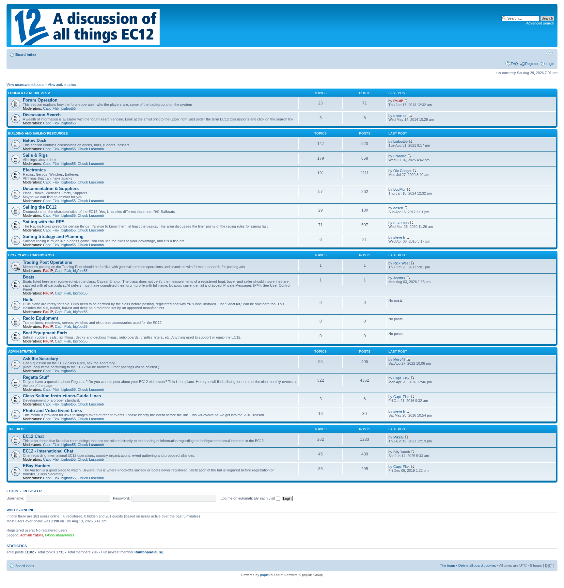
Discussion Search (42, 114)
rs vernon (401, 223)
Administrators (31, 535)
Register (532, 64)
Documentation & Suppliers (51, 188)
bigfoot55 (68, 108)
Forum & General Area (29, 93)
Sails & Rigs (35, 155)
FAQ (514, 64)
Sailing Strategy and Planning (53, 236)
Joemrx (399, 278)
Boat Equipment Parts (45, 332)
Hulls (28, 299)
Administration (22, 351)
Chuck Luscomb (91, 149)
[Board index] (86, 26)
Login (550, 64)
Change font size (549, 53)
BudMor (399, 189)
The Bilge (17, 429)
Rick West (401, 263)
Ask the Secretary (40, 358)
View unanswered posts (25, 85)
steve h (399, 237)
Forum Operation (40, 100)
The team (447, 565)
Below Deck (34, 140)
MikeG (398, 437)
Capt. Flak (51, 108)
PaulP (398, 101)
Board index (25, 54)
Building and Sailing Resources (38, 133)
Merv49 (399, 359)
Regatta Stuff (36, 377)
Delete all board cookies (477, 565)
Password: (121, 498)
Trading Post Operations (47, 262)
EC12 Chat (33, 436)
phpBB (265, 575)
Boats (28, 277)
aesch (398, 208)
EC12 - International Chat (48, 451)
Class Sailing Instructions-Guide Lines (62, 395)
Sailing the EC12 (39, 207)
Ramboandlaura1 (149, 552)
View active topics (62, 85)
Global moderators (59, 535)
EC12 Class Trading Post (31, 255)
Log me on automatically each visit (248, 498)
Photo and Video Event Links (52, 410)
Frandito (399, 156)
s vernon (400, 116)
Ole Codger (402, 171)
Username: (15, 498)
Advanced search (540, 23)
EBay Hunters (36, 465)
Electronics (34, 169)
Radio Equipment (40, 318)
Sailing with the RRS (44, 221)
